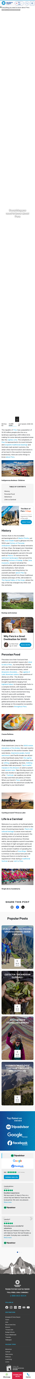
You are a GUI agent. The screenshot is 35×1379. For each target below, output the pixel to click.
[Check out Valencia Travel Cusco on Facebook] (6, 1307)
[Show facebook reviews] (17, 1166)
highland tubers (7, 684)
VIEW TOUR (26, 522)
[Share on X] (22, 907)
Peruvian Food (9, 494)
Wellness (8, 1357)
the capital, (27, 758)
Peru (15, 430)
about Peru (10, 457)
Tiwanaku (8, 1337)
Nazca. (10, 555)
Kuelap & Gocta (9, 1332)
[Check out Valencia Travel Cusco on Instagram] (11, 1307)
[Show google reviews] (17, 1161)
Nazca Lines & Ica (10, 1324)
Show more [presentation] (8, 1202)
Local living (8, 1359)
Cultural (7, 1351)
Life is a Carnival (10, 499)
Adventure (8, 497)
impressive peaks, (18, 753)
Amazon (7, 1327)
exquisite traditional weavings (16, 445)
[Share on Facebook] (17, 907)
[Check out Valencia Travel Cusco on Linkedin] (19, 1307)
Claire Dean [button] (11, 424)
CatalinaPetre (8, 1186)
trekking (29, 763)
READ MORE (25, 645)
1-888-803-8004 (18, 1295)
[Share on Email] (12, 907)
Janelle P (7, 1219)
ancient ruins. (10, 770)
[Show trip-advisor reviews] (17, 1155)
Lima (6, 1322)
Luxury (7, 1362)
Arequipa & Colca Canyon (12, 1317)
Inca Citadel (9, 541)
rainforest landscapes (10, 558)
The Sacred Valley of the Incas (13, 580)
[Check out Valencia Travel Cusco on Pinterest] (15, 1307)
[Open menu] (32, 3)
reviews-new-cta (11, 1177)
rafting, (6, 763)
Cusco (7, 1319)
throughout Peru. (20, 706)
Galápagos (8, 1339)
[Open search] (27, 3)
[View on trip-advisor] (17, 1208)
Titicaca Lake (9, 1329)
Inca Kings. (22, 851)
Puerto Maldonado (10, 1334)
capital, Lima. (12, 440)
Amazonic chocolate (9, 672)
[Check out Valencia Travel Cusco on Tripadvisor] (23, 1307)
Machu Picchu (23, 538)
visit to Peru (18, 861)
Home (4, 10)
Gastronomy (9, 1354)
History (7, 491)
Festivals (10, 775)
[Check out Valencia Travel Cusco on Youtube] (28, 1307)
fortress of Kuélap (15, 560)
